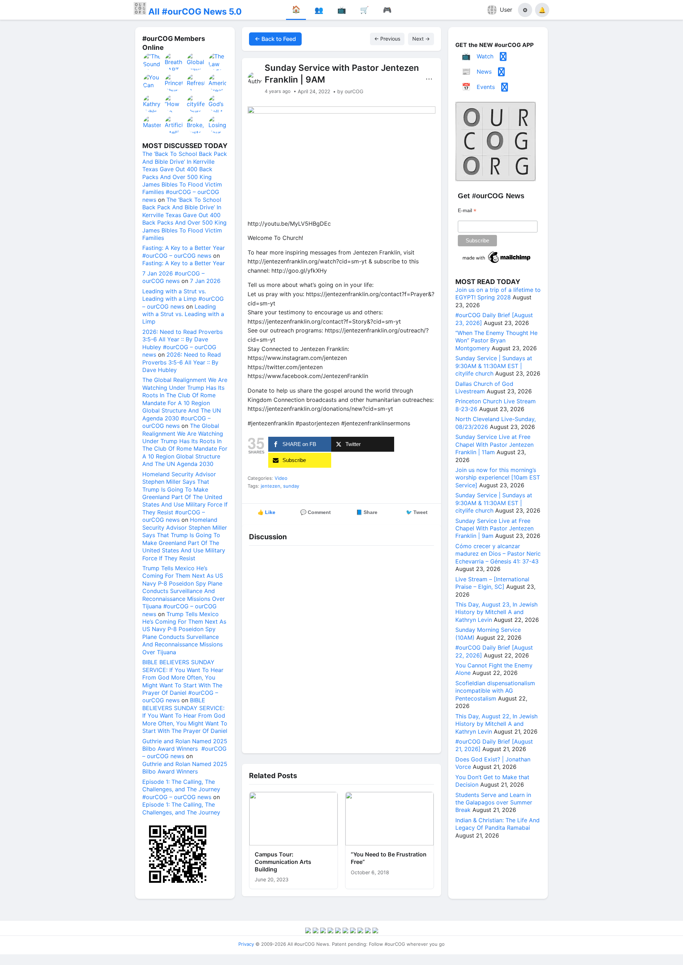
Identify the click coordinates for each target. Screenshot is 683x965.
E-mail (467, 210)
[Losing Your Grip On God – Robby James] (217, 124)
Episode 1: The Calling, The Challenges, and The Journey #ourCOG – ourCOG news (181, 789)
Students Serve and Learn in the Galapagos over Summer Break (493, 802)
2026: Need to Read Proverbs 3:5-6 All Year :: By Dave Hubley (181, 362)
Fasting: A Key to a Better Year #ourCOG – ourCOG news (183, 251)
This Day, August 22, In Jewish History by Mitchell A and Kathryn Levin (496, 724)
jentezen (270, 486)
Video (281, 478)
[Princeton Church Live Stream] (174, 82)
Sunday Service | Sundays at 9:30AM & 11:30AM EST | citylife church (493, 366)
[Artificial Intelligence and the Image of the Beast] (174, 124)
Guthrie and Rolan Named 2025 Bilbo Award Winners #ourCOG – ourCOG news (184, 749)
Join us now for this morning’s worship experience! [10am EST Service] (497, 477)
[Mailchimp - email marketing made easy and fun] (497, 263)
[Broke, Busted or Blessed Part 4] (196, 124)
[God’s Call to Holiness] (217, 103)
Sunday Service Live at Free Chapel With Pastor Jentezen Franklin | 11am (494, 444)
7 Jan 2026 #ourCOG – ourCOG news (173, 277)
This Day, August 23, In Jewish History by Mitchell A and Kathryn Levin (496, 612)
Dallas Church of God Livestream (484, 387)
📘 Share (366, 512)
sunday (291, 486)
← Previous (387, 39)
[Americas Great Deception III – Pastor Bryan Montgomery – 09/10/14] (217, 82)
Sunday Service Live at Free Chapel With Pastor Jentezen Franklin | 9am (494, 528)
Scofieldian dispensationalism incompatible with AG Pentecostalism (495, 691)
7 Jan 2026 (205, 280)
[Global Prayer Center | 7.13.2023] (196, 61)
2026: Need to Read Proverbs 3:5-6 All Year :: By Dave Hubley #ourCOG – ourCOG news (182, 343)
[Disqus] (341, 647)
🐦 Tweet (417, 512)
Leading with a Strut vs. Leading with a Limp (183, 314)
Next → (421, 39)
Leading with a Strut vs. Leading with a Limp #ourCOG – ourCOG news (183, 299)
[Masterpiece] (152, 124)
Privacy (246, 944)
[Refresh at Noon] (196, 82)
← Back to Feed (275, 38)
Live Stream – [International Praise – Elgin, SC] (492, 583)
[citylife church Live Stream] (196, 103)
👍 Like (266, 512)
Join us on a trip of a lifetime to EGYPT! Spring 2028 (498, 293)
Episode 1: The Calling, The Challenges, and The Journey (181, 808)
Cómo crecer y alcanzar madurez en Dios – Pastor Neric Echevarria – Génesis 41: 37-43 (498, 553)
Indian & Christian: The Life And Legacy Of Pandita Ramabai (497, 824)
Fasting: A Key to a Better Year (183, 263)
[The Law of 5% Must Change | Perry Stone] (217, 61)
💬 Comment (315, 512)
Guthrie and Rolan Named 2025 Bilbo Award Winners (184, 767)
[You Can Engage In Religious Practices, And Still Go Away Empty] (152, 82)
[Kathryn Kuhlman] (152, 103)
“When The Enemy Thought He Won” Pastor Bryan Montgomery (496, 340)
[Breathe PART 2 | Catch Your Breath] (174, 61)
